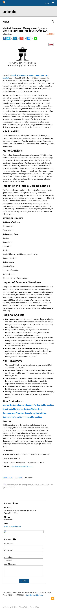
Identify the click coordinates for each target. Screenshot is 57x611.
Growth (18, 485)
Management (26, 485)
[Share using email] (28, 39)
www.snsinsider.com (12, 526)
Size (51, 485)
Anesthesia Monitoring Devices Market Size (22, 409)
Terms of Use (34, 607)
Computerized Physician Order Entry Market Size (24, 413)
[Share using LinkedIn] (15, 39)
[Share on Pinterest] (51, 45)
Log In (47, 3)
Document (10, 485)
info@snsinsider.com (34, 595)
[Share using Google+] (21, 39)
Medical (41, 485)
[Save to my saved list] (35, 39)
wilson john (7, 34)
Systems (6, 487)
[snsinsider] (5, 532)
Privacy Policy (23, 607)
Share (47, 485)
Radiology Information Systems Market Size (22, 417)
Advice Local (7, 607)
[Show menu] (51, 3)
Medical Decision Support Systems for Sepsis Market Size (28, 405)
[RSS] (52, 598)
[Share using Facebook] (4, 39)
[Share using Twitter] (8, 39)
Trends (12, 487)
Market (34, 485)
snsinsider (10, 11)
